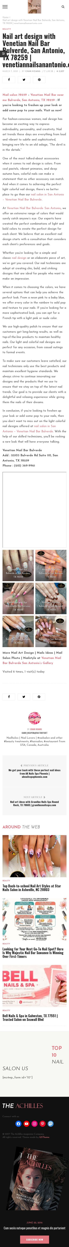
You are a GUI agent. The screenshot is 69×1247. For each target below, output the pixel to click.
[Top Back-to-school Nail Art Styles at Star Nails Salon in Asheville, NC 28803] (34, 856)
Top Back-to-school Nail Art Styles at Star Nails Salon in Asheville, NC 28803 (32, 887)
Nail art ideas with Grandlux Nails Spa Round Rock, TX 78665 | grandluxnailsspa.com (34, 803)
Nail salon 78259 (15, 95)
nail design (19, 258)
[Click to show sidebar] (3, 54)
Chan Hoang (33, 71)
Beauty (7, 29)
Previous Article (36, 765)
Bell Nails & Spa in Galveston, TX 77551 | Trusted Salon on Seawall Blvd (30, 1017)
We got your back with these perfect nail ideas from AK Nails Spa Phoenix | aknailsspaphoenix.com (34, 773)
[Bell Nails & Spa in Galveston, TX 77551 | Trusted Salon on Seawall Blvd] (34, 986)
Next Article (33, 797)
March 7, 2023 (10, 71)
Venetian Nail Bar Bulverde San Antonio (34, 208)
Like (49, 71)
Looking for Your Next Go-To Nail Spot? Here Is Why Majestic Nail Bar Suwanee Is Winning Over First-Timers (33, 952)
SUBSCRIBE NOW (34, 1239)
